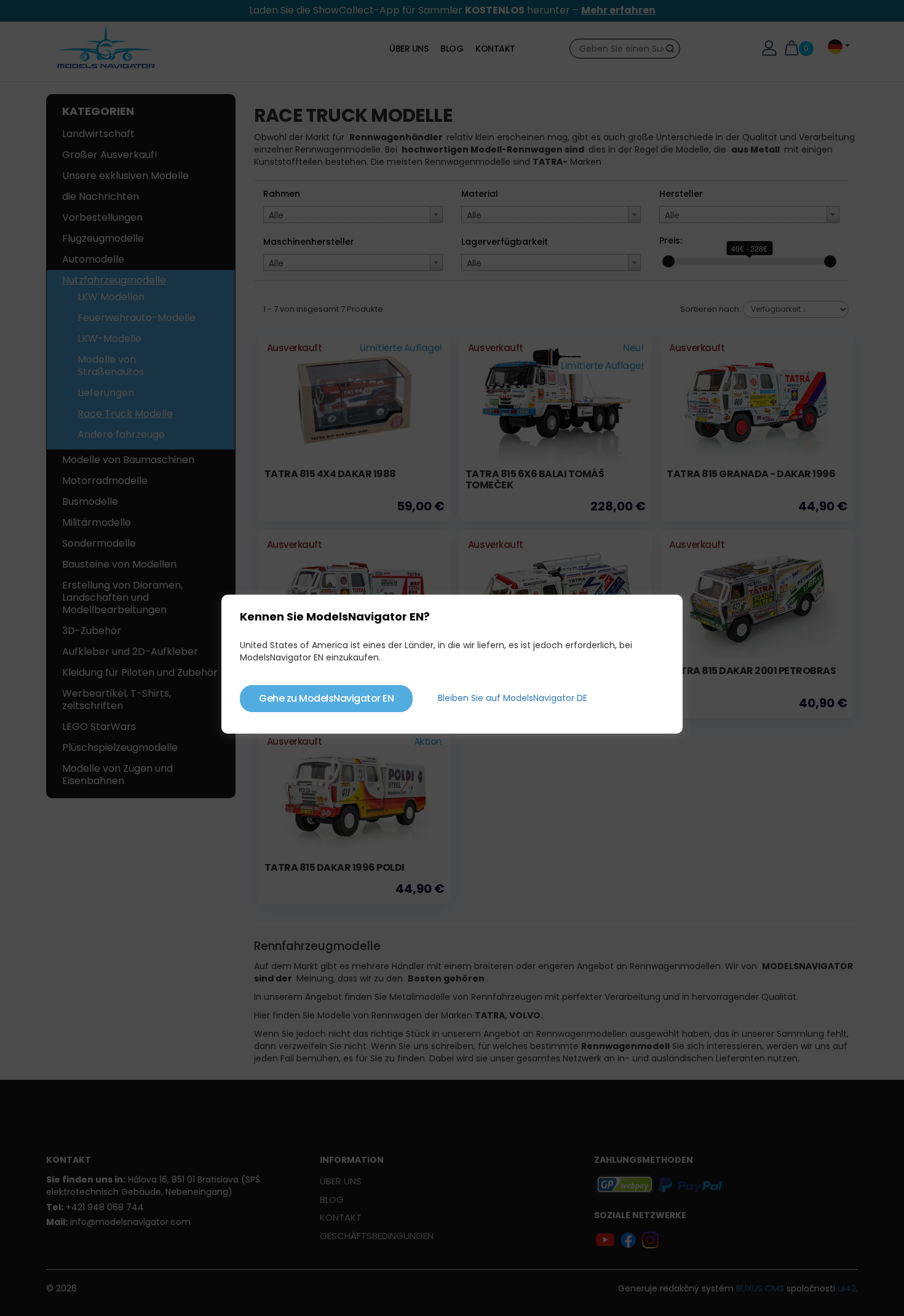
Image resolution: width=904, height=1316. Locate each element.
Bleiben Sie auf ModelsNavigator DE (512, 698)
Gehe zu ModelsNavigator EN (326, 698)
